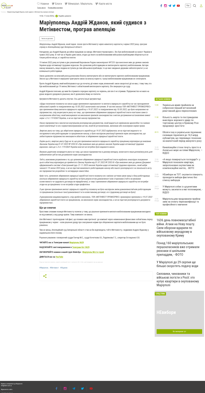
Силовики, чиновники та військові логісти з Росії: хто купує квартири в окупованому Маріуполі (178, 279)
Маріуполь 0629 (76, 242)
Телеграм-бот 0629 (80, 247)
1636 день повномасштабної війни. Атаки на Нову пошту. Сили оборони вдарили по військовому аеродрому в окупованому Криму (176, 227)
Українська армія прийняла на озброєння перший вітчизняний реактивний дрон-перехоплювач (180, 108)
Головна (3, 12)
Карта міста (105, 3)
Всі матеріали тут (179, 331)
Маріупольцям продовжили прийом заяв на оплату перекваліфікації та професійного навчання (181, 201)
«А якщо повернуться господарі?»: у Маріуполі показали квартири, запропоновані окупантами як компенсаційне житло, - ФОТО (181, 163)
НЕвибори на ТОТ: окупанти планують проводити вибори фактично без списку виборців (183, 177)
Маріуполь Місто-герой (93, 252)
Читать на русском (47, 38)
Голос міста (41, 8)
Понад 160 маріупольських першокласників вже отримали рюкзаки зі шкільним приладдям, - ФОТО (178, 249)
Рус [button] (187, 5)
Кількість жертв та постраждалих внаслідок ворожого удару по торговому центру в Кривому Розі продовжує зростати (180, 121)
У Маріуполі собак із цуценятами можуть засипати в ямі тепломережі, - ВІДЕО (183, 189)
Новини (44, 3)
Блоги (58, 3)
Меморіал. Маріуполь (80, 3)
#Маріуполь (43, 268)
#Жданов (63, 268)
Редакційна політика (55, 8)
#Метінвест (54, 268)
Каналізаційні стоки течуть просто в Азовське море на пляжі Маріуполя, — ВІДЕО (182, 150)
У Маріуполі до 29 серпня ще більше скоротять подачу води (177, 264)
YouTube (59, 257)
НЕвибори (166, 312)
